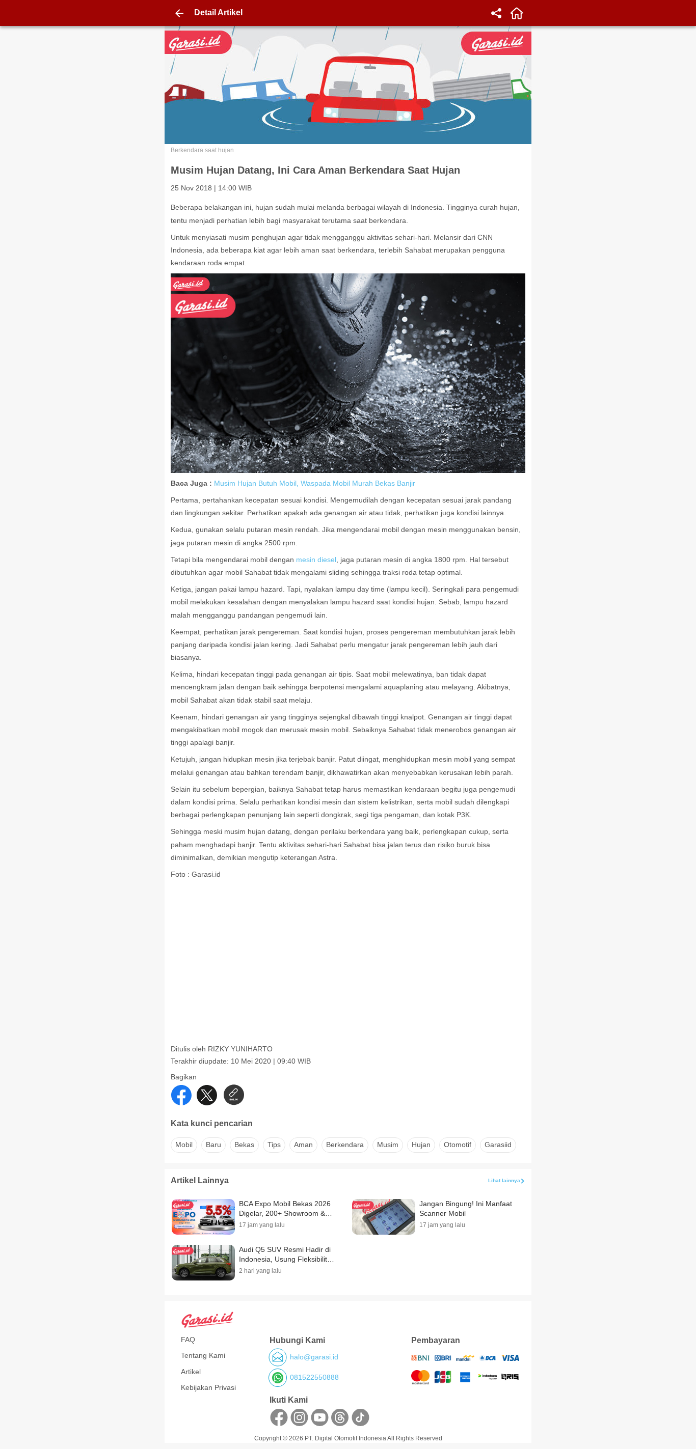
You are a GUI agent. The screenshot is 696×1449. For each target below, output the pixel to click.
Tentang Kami (203, 1355)
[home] (516, 13)
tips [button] (274, 1144)
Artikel (191, 1372)
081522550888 (314, 1377)
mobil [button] (184, 1144)
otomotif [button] (457, 1144)
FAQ (188, 1339)
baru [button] (213, 1144)
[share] (496, 13)
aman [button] (303, 1144)
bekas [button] (244, 1144)
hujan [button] (421, 1144)
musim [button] (387, 1144)
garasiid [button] (498, 1144)
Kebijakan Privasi (208, 1387)
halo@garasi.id (314, 1357)
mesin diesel (316, 559)
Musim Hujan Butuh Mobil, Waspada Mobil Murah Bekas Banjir (314, 483)
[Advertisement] (349, 973)
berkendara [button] (345, 1144)
